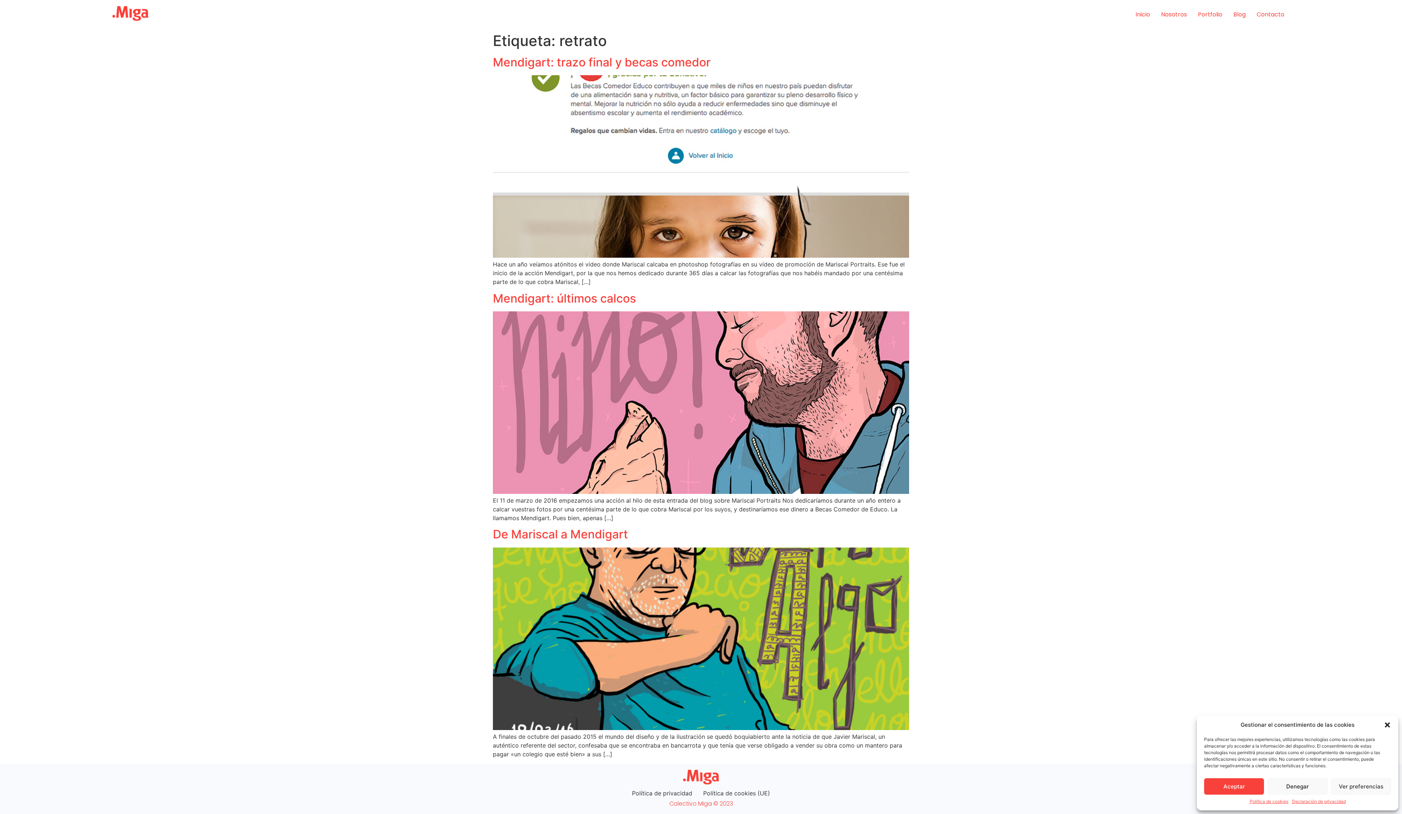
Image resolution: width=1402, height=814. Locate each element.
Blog (1239, 14)
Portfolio (1210, 14)
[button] (1387, 725)
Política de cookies (1269, 801)
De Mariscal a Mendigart (560, 534)
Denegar (1297, 786)
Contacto (1270, 14)
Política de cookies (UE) (736, 793)
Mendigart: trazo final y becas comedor (601, 62)
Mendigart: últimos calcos (564, 298)
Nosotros (1174, 14)
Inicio (1142, 14)
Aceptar (1234, 786)
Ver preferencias (1361, 786)
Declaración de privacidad (1319, 801)
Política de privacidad (662, 793)
